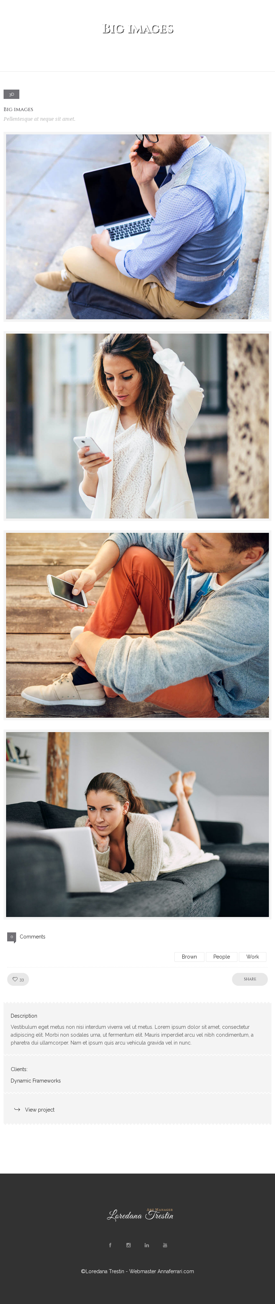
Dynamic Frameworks (36, 1081)
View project (39, 1110)
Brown (189, 957)
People (221, 957)
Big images (18, 109)
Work (252, 957)
